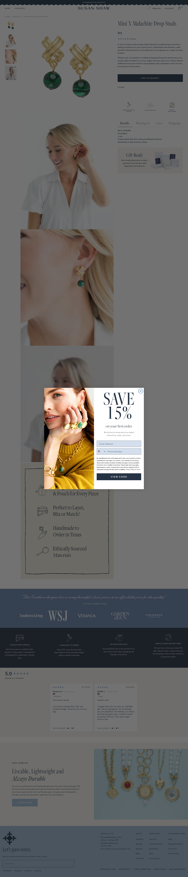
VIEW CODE (119, 476)
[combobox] (101, 451)
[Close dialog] (140, 391)
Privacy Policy (130, 469)
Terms (138, 469)
